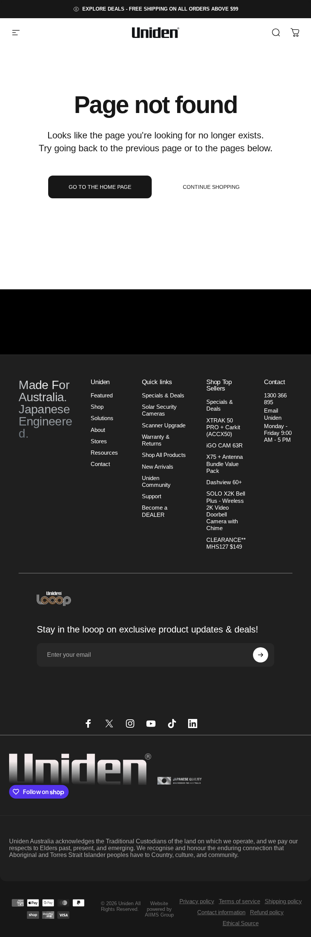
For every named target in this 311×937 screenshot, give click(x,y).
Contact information (221, 912)
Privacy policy (196, 901)
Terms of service (239, 901)
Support (151, 496)
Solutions (102, 418)
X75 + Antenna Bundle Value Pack (224, 464)
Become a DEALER (154, 511)
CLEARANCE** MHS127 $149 (226, 543)
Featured (102, 395)
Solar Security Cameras (159, 410)
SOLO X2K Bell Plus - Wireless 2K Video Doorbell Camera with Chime (225, 511)
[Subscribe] (260, 654)
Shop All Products (164, 455)
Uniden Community (156, 481)
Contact (100, 464)
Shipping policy (283, 901)
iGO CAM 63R (224, 446)
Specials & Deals (163, 395)
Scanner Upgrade (163, 425)
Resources (104, 453)
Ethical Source (241, 923)
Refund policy (267, 912)
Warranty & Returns (156, 440)
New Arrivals (157, 467)
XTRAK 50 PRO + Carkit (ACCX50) (223, 427)
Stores (99, 441)
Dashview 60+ (224, 482)
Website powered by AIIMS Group (159, 909)
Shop (97, 407)
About (98, 430)
